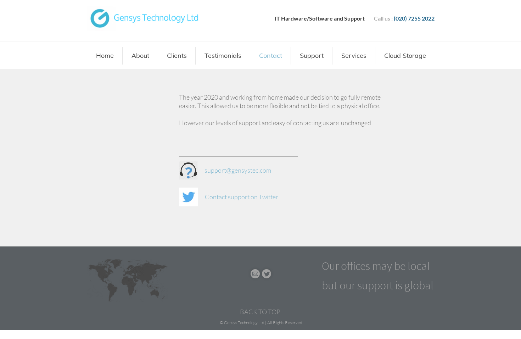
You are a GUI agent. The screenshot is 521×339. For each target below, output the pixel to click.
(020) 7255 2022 (414, 18)
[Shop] (255, 273)
